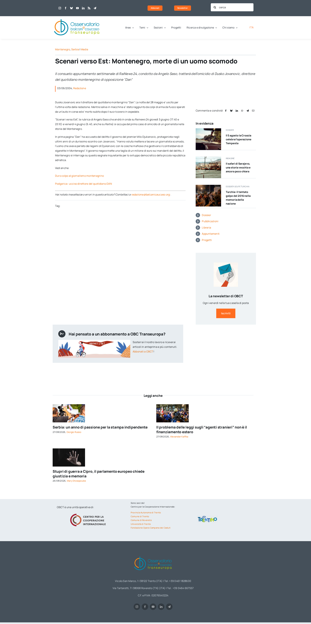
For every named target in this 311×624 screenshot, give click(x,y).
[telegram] (95, 8)
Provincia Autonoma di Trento (146, 512)
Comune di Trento (140, 516)
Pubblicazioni (210, 221)
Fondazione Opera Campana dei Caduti (150, 527)
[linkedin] (83, 8)
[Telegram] (247, 110)
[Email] (253, 110)
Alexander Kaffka (179, 436)
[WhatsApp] (242, 110)
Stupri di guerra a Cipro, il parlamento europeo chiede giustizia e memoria (98, 474)
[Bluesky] (231, 110)
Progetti (207, 240)
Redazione (79, 88)
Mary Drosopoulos (76, 480)
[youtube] (77, 8)
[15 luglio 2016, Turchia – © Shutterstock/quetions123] (208, 186)
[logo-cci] (89, 513)
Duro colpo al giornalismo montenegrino (79, 176)
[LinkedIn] (237, 110)
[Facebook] (226, 110)
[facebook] (65, 8)
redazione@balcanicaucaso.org (150, 194)
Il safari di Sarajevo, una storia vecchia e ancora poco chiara (238, 167)
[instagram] (59, 8)
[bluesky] (71, 8)
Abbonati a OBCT (143, 351)
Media (84, 49)
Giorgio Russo (74, 432)
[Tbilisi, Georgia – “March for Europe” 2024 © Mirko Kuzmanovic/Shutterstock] (172, 405)
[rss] (89, 8)
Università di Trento (141, 524)
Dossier (206, 215)
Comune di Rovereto (141, 520)
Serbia (75, 49)
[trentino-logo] (207, 516)
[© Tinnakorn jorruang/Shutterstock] (69, 449)
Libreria (206, 227)
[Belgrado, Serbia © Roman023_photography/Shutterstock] (69, 405)
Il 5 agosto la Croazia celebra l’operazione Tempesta (238, 139)
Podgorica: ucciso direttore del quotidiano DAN (83, 183)
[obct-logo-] (77, 17)
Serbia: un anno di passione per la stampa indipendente (100, 427)
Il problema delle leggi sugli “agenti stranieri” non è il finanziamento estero (201, 429)
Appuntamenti (210, 233)
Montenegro (62, 49)
